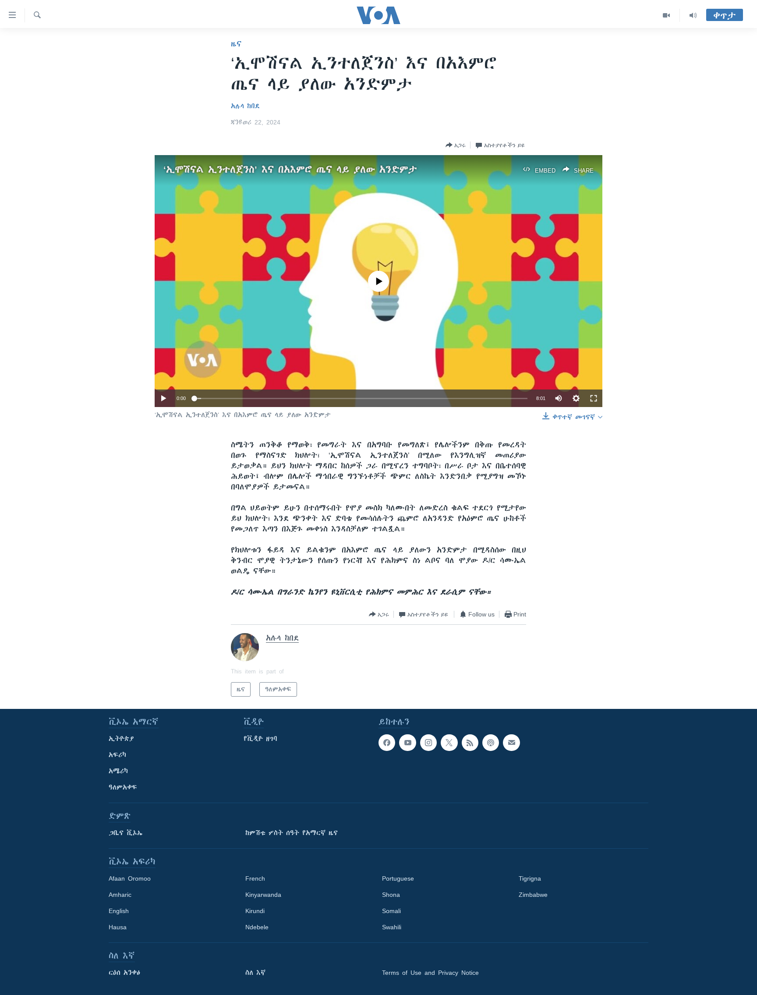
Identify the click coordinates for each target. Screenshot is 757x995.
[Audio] (693, 15)
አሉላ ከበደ (245, 106)
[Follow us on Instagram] (428, 742)
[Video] (666, 15)
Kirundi (255, 911)
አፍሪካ (117, 755)
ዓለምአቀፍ (123, 787)
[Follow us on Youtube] (407, 742)
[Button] (456, 145)
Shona (391, 895)
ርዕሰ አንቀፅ (124, 973)
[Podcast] (490, 742)
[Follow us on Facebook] (386, 742)
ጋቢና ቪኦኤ (125, 833)
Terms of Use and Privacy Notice (430, 973)
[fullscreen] (593, 398)
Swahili (391, 927)
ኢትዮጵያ (121, 739)
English (119, 911)
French (255, 878)
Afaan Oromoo (130, 878)
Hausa (118, 927)
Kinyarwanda (263, 895)
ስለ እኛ (255, 973)
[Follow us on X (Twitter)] (449, 742)
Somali (391, 911)
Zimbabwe (533, 895)
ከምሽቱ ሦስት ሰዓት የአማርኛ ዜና (291, 833)
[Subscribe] (511, 742)
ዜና (236, 43)
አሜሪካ (118, 771)
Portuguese (398, 878)
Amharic (120, 895)
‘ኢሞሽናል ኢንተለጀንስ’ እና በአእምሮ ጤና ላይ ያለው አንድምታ (290, 169)
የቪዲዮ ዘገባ (260, 739)
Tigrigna (530, 878)
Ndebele (257, 927)
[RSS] (470, 742)
